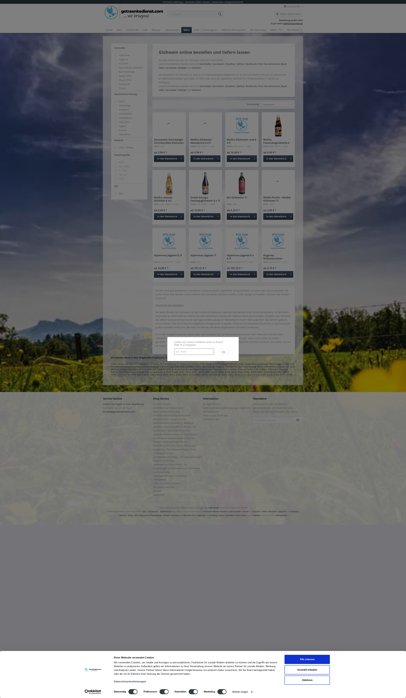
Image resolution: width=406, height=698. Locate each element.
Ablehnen (307, 680)
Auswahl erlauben (307, 669)
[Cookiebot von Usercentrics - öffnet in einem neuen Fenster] (93, 691)
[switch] (164, 691)
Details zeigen (240, 691)
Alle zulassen (307, 659)
